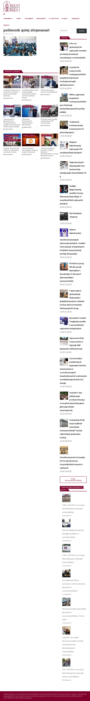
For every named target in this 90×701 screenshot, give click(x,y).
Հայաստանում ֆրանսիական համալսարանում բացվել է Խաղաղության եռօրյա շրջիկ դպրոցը (11, 123)
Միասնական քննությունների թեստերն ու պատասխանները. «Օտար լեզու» (74, 614)
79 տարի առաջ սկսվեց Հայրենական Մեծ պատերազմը (49, 121)
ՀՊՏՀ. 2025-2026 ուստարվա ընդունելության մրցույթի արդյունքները (73, 558)
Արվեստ (64, 18)
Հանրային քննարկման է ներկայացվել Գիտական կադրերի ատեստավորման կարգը (30, 93)
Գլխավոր (7, 77)
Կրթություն (7, 18)
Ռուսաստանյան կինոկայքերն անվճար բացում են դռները (30, 150)
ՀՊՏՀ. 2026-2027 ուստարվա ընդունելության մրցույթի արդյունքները (73, 508)
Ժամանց (6, 25)
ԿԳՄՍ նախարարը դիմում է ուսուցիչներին (49, 91)
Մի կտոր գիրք (54, 18)
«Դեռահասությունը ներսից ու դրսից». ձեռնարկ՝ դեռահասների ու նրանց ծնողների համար (49, 152)
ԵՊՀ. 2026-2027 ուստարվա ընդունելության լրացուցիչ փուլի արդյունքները (73, 673)
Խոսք (18, 18)
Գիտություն (29, 18)
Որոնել (81, 31)
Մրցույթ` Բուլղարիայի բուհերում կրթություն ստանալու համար (11, 150)
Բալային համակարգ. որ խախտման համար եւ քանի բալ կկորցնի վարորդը (12, 92)
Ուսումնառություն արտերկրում (12, 140)
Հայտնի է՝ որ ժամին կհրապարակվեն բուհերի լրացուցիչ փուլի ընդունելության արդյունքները (72, 644)
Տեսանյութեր (41, 18)
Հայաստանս (75, 18)
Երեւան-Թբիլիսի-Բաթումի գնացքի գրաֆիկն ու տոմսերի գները (73, 533)
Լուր (12, 77)
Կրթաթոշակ (14, 135)
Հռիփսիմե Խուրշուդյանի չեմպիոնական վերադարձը (27, 122)
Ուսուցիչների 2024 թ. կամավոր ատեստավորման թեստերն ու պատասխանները (73, 585)
